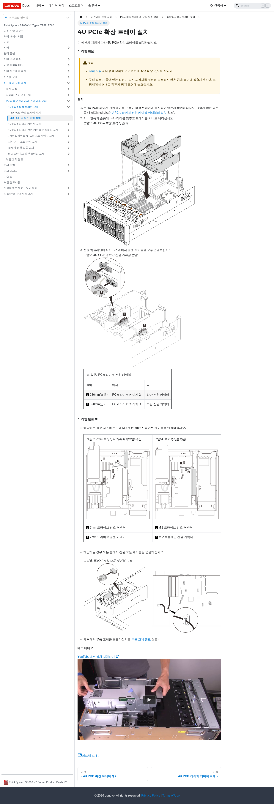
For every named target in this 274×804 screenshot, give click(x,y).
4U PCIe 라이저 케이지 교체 (24, 123)
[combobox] (9, 17)
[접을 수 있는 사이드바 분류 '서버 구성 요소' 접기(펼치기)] (68, 59)
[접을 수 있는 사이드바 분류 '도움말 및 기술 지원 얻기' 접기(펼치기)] (68, 194)
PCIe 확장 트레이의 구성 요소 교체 (26, 100)
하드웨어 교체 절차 (15, 82)
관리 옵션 (9, 53)
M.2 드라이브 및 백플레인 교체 (26, 153)
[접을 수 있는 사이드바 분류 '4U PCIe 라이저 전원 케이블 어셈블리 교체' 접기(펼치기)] (68, 130)
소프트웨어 (76, 5)
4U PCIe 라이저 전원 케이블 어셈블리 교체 (33, 129)
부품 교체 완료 (14, 159)
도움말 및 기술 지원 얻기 (18, 193)
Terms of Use (171, 795)
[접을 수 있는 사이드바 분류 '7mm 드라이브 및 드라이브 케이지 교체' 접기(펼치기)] (68, 136)
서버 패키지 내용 (13, 36)
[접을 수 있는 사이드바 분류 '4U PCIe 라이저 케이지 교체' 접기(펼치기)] (68, 124)
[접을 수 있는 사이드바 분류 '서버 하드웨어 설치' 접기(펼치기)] (68, 71)
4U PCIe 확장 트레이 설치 (25, 117)
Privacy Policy (150, 795)
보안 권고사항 (12, 182)
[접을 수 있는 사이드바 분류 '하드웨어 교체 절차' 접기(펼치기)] (68, 83)
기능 (6, 41)
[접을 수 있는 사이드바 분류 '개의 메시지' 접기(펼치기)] (68, 171)
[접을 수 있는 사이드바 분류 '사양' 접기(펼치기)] (68, 48)
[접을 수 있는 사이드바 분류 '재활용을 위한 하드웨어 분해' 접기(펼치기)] (68, 188)
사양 (6, 47)
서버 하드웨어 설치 (15, 71)
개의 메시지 (11, 170)
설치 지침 (11, 88)
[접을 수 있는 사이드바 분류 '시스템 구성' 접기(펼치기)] (68, 77)
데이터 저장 (56, 5)
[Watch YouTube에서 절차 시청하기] (149, 699)
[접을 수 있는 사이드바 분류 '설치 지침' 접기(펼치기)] (68, 89)
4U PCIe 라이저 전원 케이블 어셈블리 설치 (138, 112)
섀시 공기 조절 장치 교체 (22, 141)
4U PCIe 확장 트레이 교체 (23, 106)
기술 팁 (8, 176)
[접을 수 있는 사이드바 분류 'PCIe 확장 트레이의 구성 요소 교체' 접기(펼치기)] (68, 101)
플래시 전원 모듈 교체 (21, 147)
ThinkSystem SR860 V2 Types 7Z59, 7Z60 (29, 25)
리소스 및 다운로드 (15, 30)
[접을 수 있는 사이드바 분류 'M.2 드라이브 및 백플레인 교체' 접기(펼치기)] (68, 154)
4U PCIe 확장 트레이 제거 (25, 112)
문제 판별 (9, 164)
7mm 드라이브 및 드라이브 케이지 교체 (31, 135)
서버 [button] (38, 5)
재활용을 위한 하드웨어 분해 (20, 187)
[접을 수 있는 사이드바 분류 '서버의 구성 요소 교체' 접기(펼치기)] (68, 95)
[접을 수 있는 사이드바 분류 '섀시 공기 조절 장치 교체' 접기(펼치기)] (68, 142)
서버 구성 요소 (12, 59)
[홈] (81, 17)
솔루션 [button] (92, 5)
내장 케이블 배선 (13, 65)
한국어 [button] (218, 5)
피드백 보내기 (91, 755)
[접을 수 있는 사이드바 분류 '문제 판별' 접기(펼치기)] (68, 165)
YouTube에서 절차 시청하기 (96, 656)
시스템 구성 (11, 76)
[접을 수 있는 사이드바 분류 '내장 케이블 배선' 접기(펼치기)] (68, 65)
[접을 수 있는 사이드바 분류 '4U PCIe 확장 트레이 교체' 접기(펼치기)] (68, 107)
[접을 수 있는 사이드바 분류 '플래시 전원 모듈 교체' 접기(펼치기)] (68, 148)
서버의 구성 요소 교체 (19, 94)
